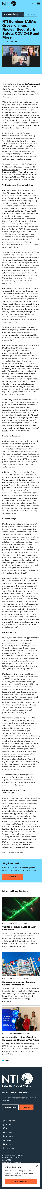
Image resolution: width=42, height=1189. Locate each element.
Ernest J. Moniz (13, 167)
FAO (7, 511)
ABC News (15, 177)
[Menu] (38, 3)
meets (5, 430)
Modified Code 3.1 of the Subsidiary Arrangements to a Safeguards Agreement (18, 350)
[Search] (33, 3)
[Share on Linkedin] (12, 41)
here (21, 852)
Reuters (5, 180)
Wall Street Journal (25, 180)
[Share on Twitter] (4, 41)
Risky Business (9, 923)
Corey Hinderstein (10, 169)
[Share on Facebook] (8, 41)
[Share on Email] (16, 41)
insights (18, 141)
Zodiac (27, 487)
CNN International (29, 177)
